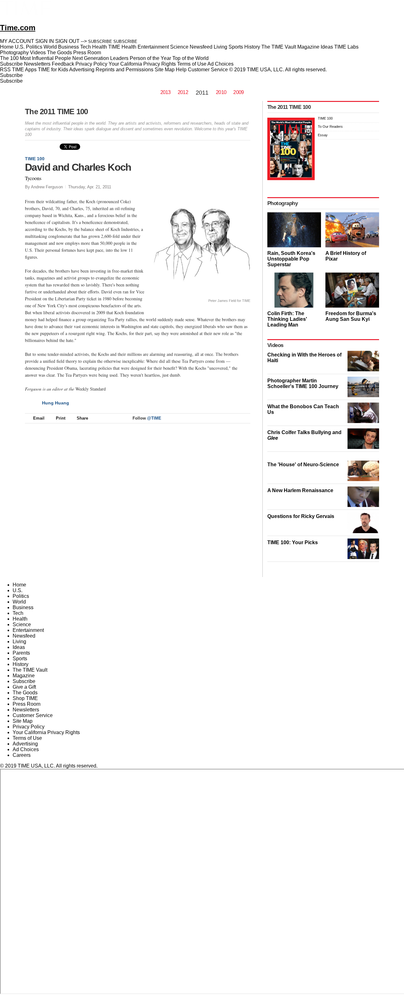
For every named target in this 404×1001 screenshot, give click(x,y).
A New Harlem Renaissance (300, 490)
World (19, 601)
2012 (183, 92)
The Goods (25, 692)
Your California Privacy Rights (142, 64)
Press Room (26, 704)
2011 (202, 93)
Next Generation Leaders (100, 58)
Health (20, 618)
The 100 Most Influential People (35, 58)
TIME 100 (35, 158)
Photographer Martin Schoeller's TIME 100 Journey (302, 383)
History (20, 664)
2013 (165, 92)
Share (82, 418)
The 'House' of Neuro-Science (303, 464)
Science (22, 624)
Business (23, 607)
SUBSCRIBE (100, 41)
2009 (238, 92)
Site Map (165, 69)
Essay (323, 135)
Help (181, 69)
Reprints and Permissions (124, 69)
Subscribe (11, 64)
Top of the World (190, 58)
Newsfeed (24, 636)
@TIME (154, 418)
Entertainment (28, 630)
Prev (224, 164)
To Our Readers (330, 126)
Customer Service (208, 69)
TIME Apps (24, 69)
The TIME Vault (30, 670)
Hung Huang (55, 402)
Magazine (24, 675)
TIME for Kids (53, 69)
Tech (18, 613)
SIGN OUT (67, 41)
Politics (21, 596)
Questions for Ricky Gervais (300, 516)
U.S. (17, 590)
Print (60, 418)
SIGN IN (44, 41)
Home (19, 584)
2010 (221, 92)
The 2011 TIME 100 (56, 111)
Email (39, 418)
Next (243, 164)
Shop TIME (25, 698)
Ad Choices (221, 64)
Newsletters (37, 64)
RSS (5, 69)
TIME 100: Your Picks (292, 542)
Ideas (19, 647)
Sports (20, 658)
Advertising (81, 69)
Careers (22, 755)
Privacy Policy (91, 64)
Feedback (63, 64)
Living (19, 641)
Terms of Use (191, 64)
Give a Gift (24, 687)
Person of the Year (150, 58)
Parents (21, 653)
